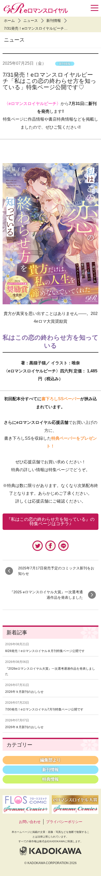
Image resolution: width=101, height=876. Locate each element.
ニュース (30, 20)
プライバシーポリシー (64, 822)
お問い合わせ (30, 822)
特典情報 (50, 779)
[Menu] (94, 8)
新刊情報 (53, 20)
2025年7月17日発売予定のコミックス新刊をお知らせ (56, 571)
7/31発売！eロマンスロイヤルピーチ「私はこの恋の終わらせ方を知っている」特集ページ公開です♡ (49, 80)
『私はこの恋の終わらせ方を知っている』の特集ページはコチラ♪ (50, 521)
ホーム (9, 20)
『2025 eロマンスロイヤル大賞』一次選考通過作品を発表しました (46, 595)
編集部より (50, 760)
